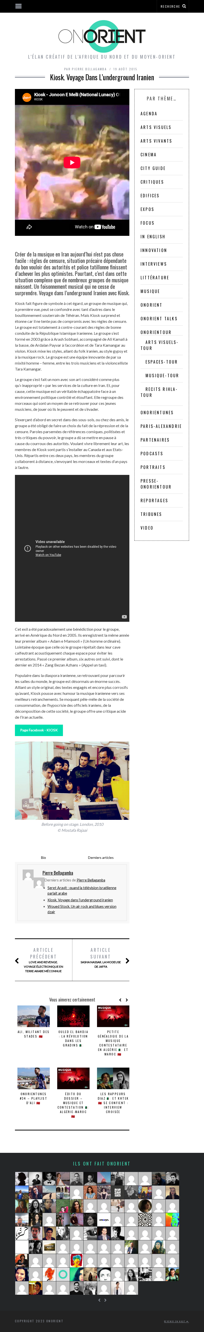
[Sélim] (117, 1274)
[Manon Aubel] (158, 1192)
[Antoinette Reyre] (158, 1219)
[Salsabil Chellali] (158, 1233)
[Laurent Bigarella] (104, 1247)
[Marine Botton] (131, 1219)
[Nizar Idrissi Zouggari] (35, 1178)
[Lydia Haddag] (104, 1192)
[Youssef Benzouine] (22, 1233)
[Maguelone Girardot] (90, 1219)
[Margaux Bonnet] (49, 1192)
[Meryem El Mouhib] (90, 1288)
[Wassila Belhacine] (35, 1260)
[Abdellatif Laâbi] (158, 1260)
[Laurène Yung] (131, 1288)
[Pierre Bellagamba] (172, 1233)
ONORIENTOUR (156, 332)
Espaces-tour (162, 362)
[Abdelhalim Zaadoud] (35, 1233)
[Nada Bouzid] (117, 1260)
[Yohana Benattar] (76, 1206)
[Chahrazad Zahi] (63, 1233)
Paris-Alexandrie (161, 426)
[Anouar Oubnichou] (90, 1247)
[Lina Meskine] (90, 1274)
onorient (152, 305)
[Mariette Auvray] (49, 1219)
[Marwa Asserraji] (145, 1233)
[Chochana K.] (90, 1260)
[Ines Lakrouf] (90, 1233)
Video (147, 528)
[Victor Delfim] (35, 1247)
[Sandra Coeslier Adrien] (117, 1247)
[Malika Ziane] (90, 1206)
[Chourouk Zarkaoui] (104, 1288)
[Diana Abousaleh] (49, 1260)
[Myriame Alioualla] (76, 1260)
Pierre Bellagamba (91, 880)
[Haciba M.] (76, 1233)
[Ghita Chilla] (63, 1178)
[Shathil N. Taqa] (104, 1233)
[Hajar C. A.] (22, 1178)
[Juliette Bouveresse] (131, 1274)
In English (153, 237)
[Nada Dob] (35, 1219)
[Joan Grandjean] (158, 1178)
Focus (147, 223)
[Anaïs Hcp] (145, 1192)
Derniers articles (101, 857)
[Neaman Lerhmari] (117, 1233)
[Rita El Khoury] (90, 1192)
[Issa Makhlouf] (131, 1247)
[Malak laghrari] (131, 1206)
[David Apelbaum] (131, 1260)
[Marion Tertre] (158, 1274)
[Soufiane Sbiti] (90, 1178)
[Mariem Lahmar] (76, 1247)
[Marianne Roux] (172, 1219)
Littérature (155, 278)
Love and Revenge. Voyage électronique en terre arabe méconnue (43, 960)
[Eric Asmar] (76, 1288)
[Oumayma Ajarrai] (76, 1274)
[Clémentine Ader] (158, 1206)
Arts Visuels (156, 127)
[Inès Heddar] (104, 1206)
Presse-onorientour (156, 484)
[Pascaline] (63, 1288)
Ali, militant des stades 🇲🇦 (34, 1034)
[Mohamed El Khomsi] (172, 1260)
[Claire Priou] (145, 1206)
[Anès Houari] (172, 1274)
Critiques (152, 182)
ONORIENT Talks (159, 319)
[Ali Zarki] (49, 1233)
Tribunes (151, 514)
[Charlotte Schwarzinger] (117, 1206)
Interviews (154, 264)
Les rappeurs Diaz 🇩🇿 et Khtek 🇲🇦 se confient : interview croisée (113, 1103)
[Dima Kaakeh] (35, 1206)
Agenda (149, 114)
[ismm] (131, 1178)
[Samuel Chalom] (172, 1178)
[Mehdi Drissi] (49, 1178)
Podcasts (152, 454)
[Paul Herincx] (63, 1206)
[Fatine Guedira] (145, 1260)
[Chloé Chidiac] (172, 1206)
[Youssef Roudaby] (76, 1178)
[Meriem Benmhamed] (117, 1192)
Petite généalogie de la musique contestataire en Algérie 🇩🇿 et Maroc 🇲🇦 (113, 1043)
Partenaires (155, 440)
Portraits (153, 467)
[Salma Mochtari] (49, 1206)
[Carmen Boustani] (22, 1260)
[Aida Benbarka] (104, 1219)
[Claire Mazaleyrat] (35, 1274)
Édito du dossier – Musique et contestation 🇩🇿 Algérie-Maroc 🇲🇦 (73, 1105)
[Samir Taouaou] (104, 1274)
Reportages (154, 500)
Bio (43, 857)
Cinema (149, 155)
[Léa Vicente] (35, 1192)
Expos (147, 209)
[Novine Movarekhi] (49, 1288)
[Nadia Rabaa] (49, 1274)
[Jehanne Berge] (131, 1192)
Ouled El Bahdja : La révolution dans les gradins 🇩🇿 (73, 1038)
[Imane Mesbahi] (22, 1274)
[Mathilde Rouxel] (22, 1206)
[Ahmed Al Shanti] (22, 1219)
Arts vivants (156, 141)
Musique (150, 291)
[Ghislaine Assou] (63, 1260)
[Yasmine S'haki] (104, 1260)
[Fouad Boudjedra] (35, 1288)
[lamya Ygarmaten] (63, 1219)
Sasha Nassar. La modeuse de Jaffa (101, 957)
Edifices (150, 196)
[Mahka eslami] (117, 1219)
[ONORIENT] (63, 1274)
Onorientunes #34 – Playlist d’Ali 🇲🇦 (34, 1098)
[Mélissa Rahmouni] (49, 1247)
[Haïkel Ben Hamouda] (131, 1233)
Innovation (154, 250)
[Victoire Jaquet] (145, 1247)
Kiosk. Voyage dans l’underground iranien (80, 900)
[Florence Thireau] (63, 1192)
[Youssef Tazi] (76, 1219)
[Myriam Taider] (117, 1288)
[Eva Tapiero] (104, 1178)
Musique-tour (162, 375)
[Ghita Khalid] (22, 1247)
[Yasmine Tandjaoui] (145, 1274)
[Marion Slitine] (158, 1247)
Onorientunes (157, 413)
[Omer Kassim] (63, 1247)
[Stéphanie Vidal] (172, 1247)
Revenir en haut (175, 1321)
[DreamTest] (145, 1178)
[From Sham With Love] (145, 1219)
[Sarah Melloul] (117, 1178)
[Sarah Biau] (22, 1288)
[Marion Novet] (172, 1192)
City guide (153, 168)
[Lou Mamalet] (22, 1192)
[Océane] (76, 1192)
